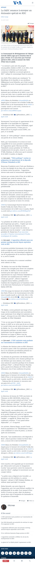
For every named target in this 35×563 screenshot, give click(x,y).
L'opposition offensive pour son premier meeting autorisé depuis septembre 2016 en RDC (17, 242)
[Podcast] (26, 553)
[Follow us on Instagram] (18, 553)
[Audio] (14, 561)
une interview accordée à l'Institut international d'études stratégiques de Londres (15, 234)
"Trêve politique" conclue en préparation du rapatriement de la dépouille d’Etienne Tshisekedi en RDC (16, 160)
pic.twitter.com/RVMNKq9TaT (20, 211)
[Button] (31, 23)
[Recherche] (29, 561)
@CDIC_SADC (15, 383)
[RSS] (22, 553)
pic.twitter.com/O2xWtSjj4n (23, 453)
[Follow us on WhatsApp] (2, 553)
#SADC (30, 104)
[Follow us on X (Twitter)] (10, 553)
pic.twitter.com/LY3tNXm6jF (18, 299)
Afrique (3, 7)
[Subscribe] (29, 553)
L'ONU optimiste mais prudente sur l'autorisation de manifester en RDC (17, 341)
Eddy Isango (4, 17)
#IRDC (3, 100)
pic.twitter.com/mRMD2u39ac (11, 110)
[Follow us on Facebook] (6, 553)
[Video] (22, 561)
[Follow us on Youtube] (14, 553)
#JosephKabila (24, 100)
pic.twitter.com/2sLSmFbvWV (11, 385)
